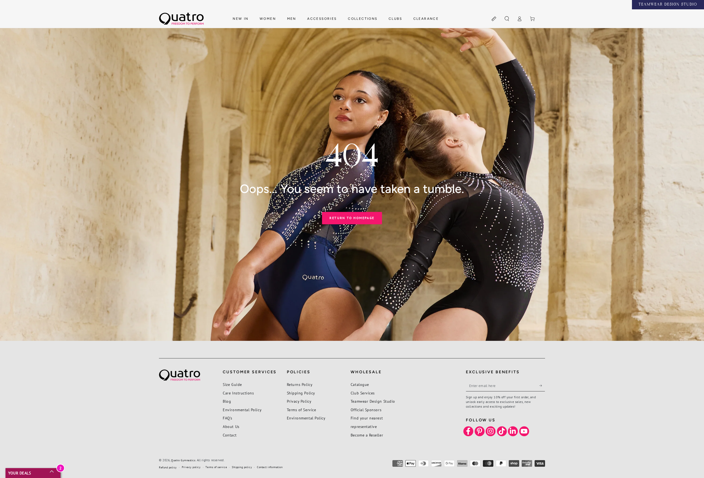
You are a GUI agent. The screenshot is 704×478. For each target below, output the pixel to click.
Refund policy (168, 467)
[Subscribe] (542, 385)
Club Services (363, 393)
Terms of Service (301, 409)
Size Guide (232, 384)
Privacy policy (191, 467)
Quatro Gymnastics (183, 460)
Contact (230, 435)
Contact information (269, 467)
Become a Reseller (367, 435)
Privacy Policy (299, 401)
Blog (227, 401)
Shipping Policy (301, 393)
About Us (231, 426)
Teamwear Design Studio (373, 401)
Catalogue (360, 384)
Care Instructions (238, 393)
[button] (506, 18)
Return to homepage (351, 218)
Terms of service (216, 467)
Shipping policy (242, 467)
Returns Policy (300, 384)
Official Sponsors (366, 409)
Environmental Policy (242, 409)
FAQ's (227, 418)
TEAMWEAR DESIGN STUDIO (668, 4)
